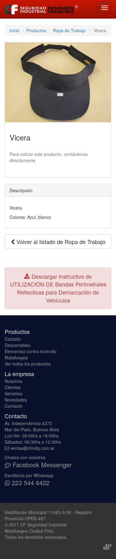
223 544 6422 (29, 482)
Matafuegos (16, 357)
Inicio (14, 30)
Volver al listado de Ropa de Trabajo (60, 241)
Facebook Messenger (41, 464)
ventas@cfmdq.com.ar (32, 448)
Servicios (13, 393)
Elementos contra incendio (31, 351)
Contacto (13, 406)
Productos (36, 30)
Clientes (12, 387)
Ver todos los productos (28, 364)
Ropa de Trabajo (69, 30)
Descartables (17, 345)
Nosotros (13, 381)
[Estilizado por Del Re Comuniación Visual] (107, 546)
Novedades (16, 400)
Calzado (13, 339)
